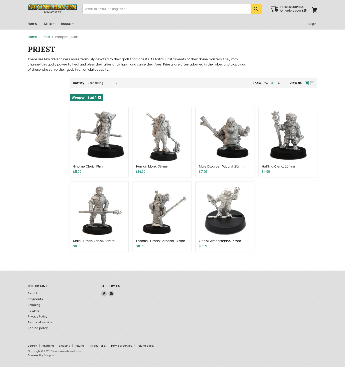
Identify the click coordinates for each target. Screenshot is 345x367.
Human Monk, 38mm (152, 166)
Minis (48, 23)
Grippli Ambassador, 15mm (220, 241)
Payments (35, 299)
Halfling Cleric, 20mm (278, 166)
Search (33, 293)
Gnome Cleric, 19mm (89, 166)
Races (66, 23)
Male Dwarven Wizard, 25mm (222, 166)
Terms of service (40, 322)
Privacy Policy (37, 316)
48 (280, 83)
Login (312, 24)
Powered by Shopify (41, 355)
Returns (33, 310)
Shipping (34, 305)
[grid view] (307, 83)
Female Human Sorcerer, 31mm (160, 241)
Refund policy (38, 328)
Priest (46, 37)
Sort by (78, 83)
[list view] (312, 83)
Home (32, 23)
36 (273, 83)
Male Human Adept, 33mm (94, 241)
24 (266, 83)
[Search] (256, 9)
